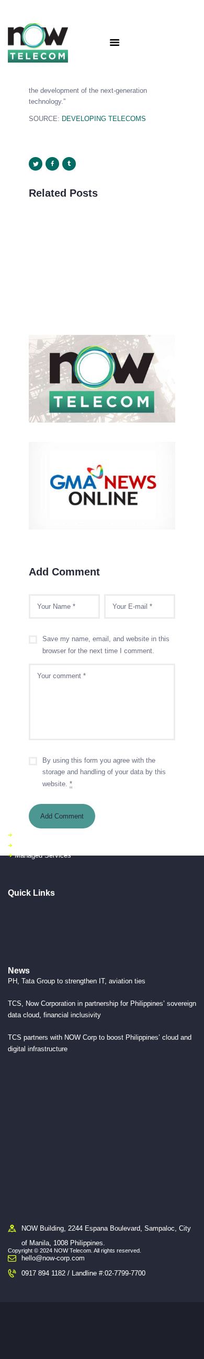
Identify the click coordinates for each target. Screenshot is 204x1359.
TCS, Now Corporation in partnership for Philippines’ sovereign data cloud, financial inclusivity (102, 1009)
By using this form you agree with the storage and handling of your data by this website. (104, 772)
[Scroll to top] (189, 1337)
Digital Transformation (48, 845)
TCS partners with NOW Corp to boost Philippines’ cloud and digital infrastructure (99, 1042)
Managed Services (43, 855)
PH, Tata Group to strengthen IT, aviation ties (76, 981)
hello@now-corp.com (53, 1258)
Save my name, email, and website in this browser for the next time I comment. (105, 645)
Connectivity (33, 835)
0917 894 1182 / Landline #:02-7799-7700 (83, 1273)
